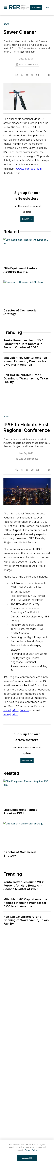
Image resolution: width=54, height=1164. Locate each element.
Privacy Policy (31, 1150)
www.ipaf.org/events (16, 710)
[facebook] (16, 75)
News (6, 24)
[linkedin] (21, 75)
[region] (27, 1152)
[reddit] (32, 75)
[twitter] (27, 75)
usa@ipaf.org (11, 714)
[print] (49, 75)
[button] (5, 7)
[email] (37, 75)
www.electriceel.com (29, 168)
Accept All (27, 1158)
